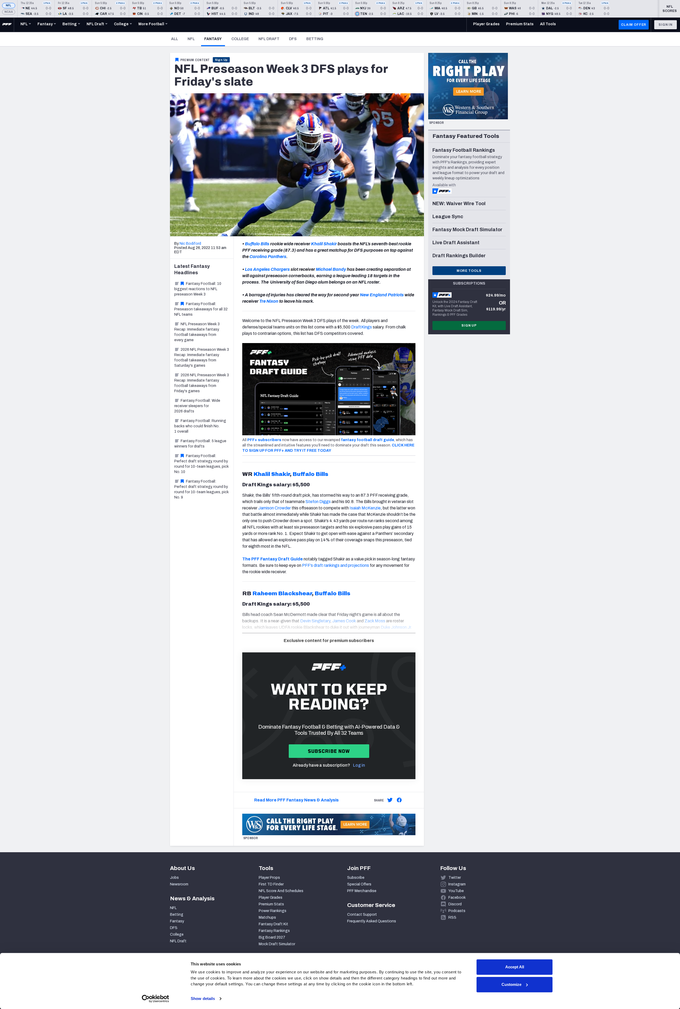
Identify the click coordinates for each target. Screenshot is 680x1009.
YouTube (456, 891)
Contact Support (362, 915)
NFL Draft (268, 39)
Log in (359, 765)
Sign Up (221, 59)
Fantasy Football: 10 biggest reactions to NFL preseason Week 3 (197, 289)
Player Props (269, 878)
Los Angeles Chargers (267, 269)
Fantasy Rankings (274, 931)
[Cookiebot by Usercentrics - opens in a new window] (155, 999)
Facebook (457, 898)
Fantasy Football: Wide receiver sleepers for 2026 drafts (197, 406)
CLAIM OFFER (633, 25)
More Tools (469, 271)
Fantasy (214, 39)
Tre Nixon (268, 301)
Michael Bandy (331, 269)
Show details (203, 998)
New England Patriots (382, 295)
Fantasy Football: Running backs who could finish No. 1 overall (200, 426)
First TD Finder (271, 884)
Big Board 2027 (272, 937)
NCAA (9, 11)
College (240, 39)
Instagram (457, 884)
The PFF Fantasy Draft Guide (272, 559)
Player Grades (270, 898)
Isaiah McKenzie (365, 508)
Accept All (514, 967)
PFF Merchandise (361, 891)
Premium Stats (271, 904)
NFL (8, 5)
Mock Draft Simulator (277, 944)
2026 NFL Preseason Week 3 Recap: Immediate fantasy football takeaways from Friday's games (201, 383)
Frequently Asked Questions (371, 921)
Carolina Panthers (267, 256)
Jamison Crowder (274, 508)
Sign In (665, 25)
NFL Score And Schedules (281, 891)
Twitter (454, 878)
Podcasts (456, 911)
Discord (455, 904)
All (174, 39)
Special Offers (359, 884)
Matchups (267, 917)
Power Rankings (272, 911)
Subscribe (355, 878)
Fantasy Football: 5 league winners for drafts (200, 443)
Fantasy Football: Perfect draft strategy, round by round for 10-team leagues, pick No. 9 (201, 489)
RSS (452, 917)
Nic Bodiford (190, 244)
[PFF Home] (7, 24)
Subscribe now (329, 751)
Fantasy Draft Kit (273, 924)
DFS (293, 39)
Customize (511, 984)
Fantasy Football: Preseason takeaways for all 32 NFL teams (201, 309)
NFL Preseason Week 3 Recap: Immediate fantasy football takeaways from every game (197, 332)
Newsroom (179, 884)
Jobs (174, 878)
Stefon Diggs (318, 501)
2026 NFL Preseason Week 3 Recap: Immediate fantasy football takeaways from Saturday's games (201, 358)
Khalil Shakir (324, 244)
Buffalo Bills (257, 244)
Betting (314, 39)
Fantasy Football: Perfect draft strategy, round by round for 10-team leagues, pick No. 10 (201, 464)
